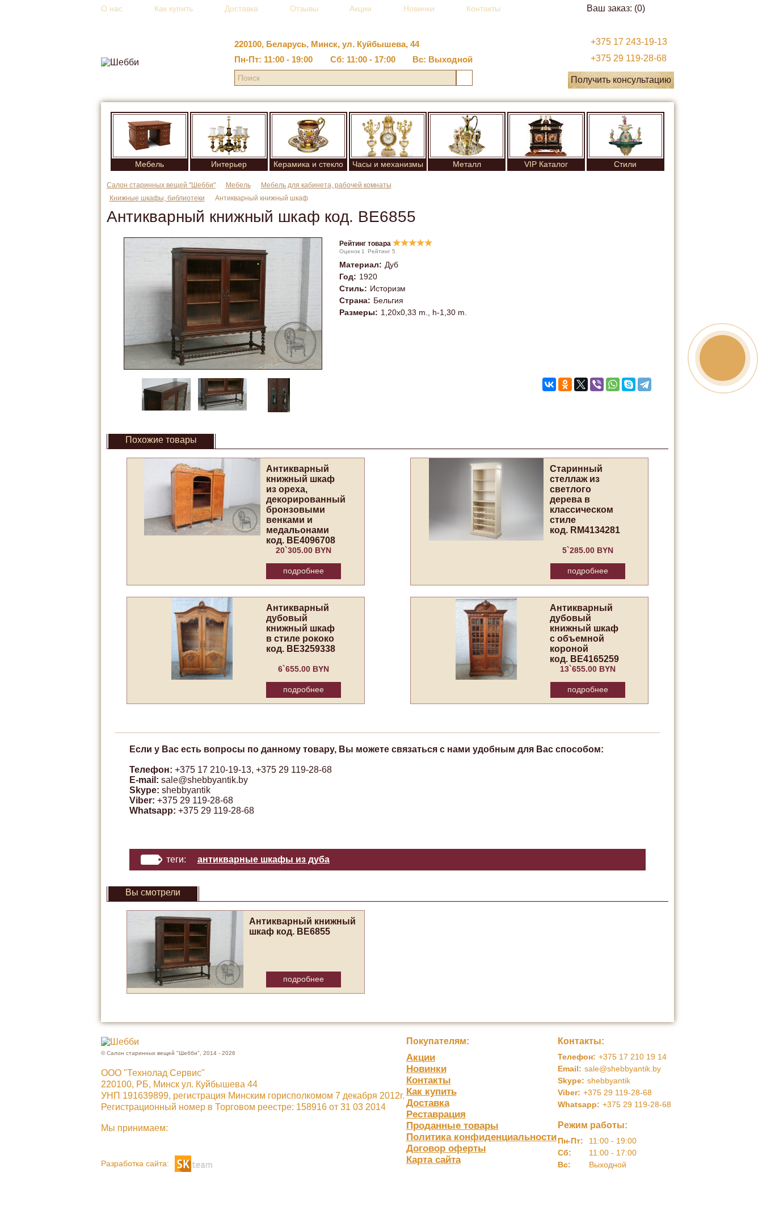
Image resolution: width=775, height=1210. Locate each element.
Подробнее (303, 570)
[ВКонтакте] (549, 384)
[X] (581, 384)
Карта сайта (433, 1159)
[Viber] (597, 384)
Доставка (241, 8)
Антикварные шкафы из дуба (263, 859)
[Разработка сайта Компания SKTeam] (193, 1162)
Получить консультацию (621, 80)
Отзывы (304, 8)
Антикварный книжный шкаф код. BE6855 (302, 926)
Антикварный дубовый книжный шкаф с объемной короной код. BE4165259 (584, 633)
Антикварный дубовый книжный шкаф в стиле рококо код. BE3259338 (300, 628)
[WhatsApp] (613, 384)
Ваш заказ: (616, 8)
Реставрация (436, 1114)
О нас (112, 8)
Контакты (483, 8)
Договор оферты (446, 1148)
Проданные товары (452, 1125)
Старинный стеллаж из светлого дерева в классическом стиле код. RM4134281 (585, 499)
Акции (360, 8)
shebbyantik (186, 790)
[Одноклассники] (565, 384)
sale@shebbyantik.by (204, 780)
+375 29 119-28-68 (629, 58)
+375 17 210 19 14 (633, 1056)
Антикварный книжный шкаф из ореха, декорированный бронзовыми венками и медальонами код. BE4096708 (306, 504)
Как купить (173, 8)
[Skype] (628, 384)
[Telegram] (644, 384)
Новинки (419, 8)
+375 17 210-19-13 (213, 769)
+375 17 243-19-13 (629, 42)
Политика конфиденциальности (481, 1137)
